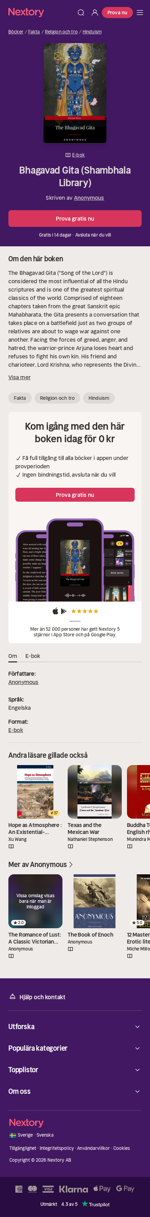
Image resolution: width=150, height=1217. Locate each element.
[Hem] (41, 12)
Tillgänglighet (23, 1148)
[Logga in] (95, 12)
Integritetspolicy (57, 1148)
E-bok (15, 729)
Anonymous (89, 197)
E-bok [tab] (32, 655)
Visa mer (19, 377)
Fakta (34, 32)
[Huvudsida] (140, 12)
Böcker (15, 32)
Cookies (121, 1148)
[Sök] (81, 12)
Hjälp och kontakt (43, 997)
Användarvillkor (93, 1148)
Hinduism (92, 32)
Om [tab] (12, 655)
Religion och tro (61, 32)
